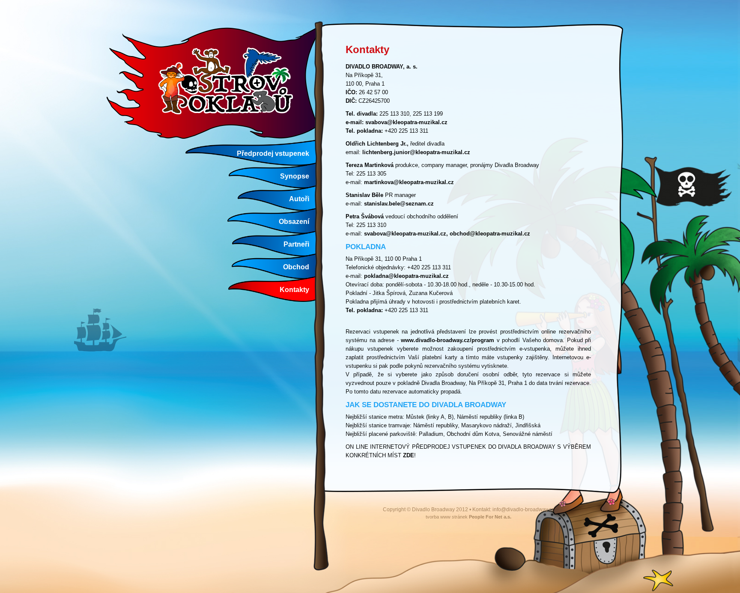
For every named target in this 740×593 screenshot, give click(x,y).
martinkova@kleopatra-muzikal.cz (409, 182)
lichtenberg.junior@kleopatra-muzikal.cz (416, 152)
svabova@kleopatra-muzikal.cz (406, 122)
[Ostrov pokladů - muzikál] (214, 82)
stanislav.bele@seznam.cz (399, 203)
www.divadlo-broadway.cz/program (447, 340)
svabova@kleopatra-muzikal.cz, (406, 233)
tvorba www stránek (468, 516)
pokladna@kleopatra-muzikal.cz (406, 276)
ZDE (408, 455)
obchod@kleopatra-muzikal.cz (490, 233)
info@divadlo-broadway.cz (523, 509)
